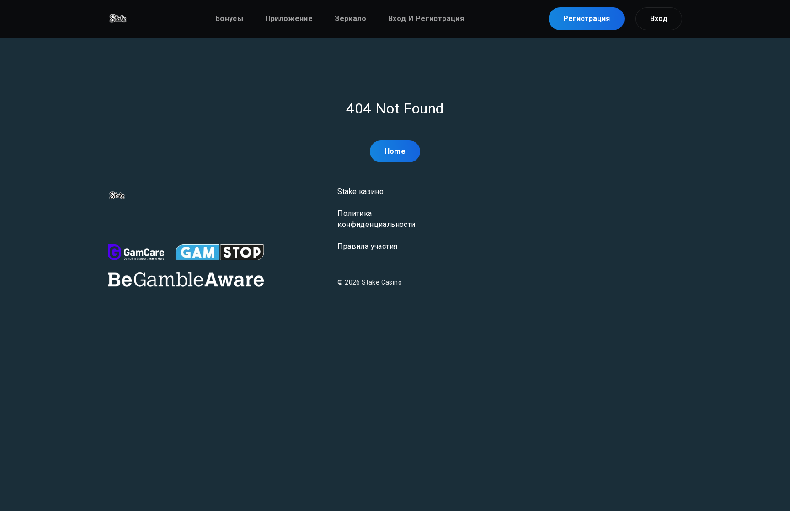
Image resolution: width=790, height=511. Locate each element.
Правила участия (367, 246)
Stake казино (360, 191)
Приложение (289, 18)
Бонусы (229, 18)
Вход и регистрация (426, 18)
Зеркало (350, 18)
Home (395, 151)
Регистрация (586, 18)
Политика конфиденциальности (376, 219)
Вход (658, 18)
